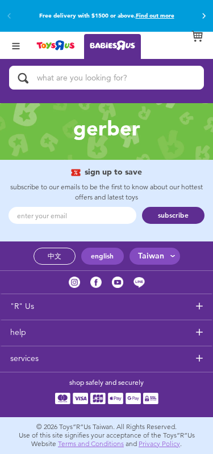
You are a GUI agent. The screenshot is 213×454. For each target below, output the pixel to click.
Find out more (155, 15)
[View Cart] (197, 36)
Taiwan (151, 256)
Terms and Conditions (91, 444)
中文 (54, 256)
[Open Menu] (16, 45)
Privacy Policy (159, 444)
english (102, 256)
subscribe (173, 215)
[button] (203, 15)
